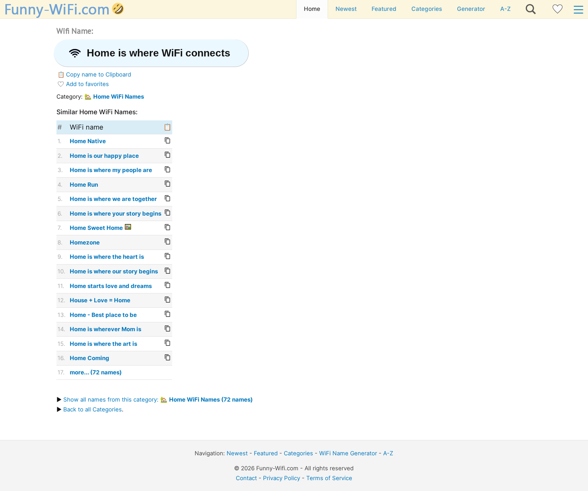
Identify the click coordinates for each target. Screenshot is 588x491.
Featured (384, 8)
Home (312, 8)
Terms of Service (329, 478)
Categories (426, 8)
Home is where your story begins (115, 213)
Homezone (85, 242)
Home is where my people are (111, 170)
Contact (246, 478)
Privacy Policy (281, 478)
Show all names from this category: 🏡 (158, 399)
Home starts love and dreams (111, 286)
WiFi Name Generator (348, 453)
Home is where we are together (113, 199)
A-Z (505, 8)
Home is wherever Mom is (105, 329)
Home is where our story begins (114, 271)
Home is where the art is (103, 343)
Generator (471, 8)
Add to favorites (87, 84)
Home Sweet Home (96, 227)
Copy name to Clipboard (98, 74)
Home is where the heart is (107, 256)
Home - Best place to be (103, 314)
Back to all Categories (92, 409)
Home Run (84, 184)
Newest (346, 8)
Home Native (88, 141)
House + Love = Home (100, 300)
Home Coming (89, 358)
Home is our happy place (104, 155)
